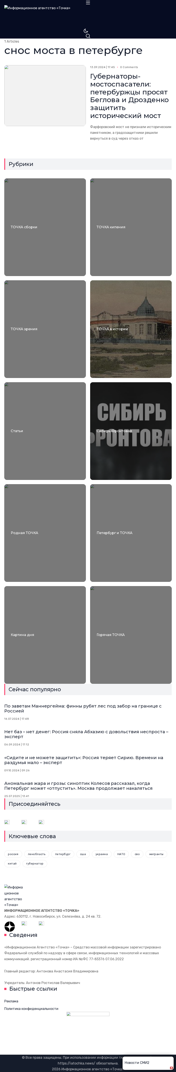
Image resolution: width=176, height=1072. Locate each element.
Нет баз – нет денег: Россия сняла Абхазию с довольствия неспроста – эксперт (86, 734)
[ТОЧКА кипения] (131, 227)
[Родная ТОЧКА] (45, 533)
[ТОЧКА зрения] (45, 329)
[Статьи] (45, 431)
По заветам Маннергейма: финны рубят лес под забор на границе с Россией (83, 708)
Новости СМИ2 (137, 1063)
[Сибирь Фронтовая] (131, 431)
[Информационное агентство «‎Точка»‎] (88, 16)
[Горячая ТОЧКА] (131, 635)
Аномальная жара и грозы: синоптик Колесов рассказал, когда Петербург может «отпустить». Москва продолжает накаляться (78, 786)
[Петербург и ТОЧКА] (131, 533)
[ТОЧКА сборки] (45, 227)
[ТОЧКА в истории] (131, 329)
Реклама (11, 1001)
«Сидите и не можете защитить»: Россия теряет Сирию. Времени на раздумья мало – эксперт (83, 760)
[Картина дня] (45, 635)
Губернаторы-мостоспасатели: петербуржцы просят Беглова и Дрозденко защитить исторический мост (129, 96)
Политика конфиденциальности (31, 1009)
